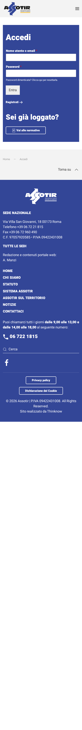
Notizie (9, 304)
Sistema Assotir (18, 291)
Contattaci (13, 311)
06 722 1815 (23, 336)
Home (8, 271)
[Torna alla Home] (17, 8)
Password (14, 67)
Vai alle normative (28, 130)
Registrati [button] (12, 102)
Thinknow (54, 411)
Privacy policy (41, 380)
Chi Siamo (12, 277)
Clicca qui (37, 80)
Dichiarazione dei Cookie (41, 391)
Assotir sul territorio (24, 298)
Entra (13, 90)
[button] (77, 8)
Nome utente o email (21, 51)
